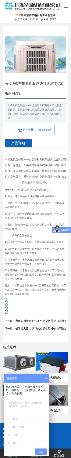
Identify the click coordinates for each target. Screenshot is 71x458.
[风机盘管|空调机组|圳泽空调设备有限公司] (32, 5)
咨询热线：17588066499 (37, 129)
